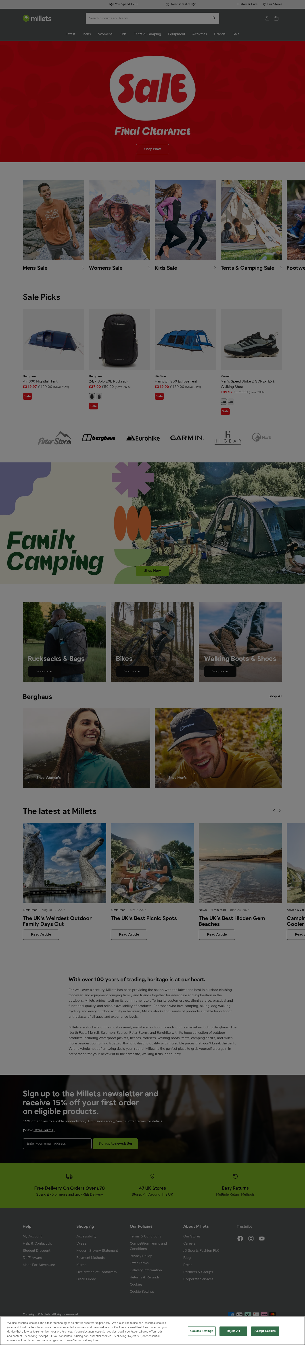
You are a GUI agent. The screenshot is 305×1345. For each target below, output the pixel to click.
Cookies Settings (201, 1331)
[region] (152, 1331)
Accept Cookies (265, 1331)
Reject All (233, 1331)
